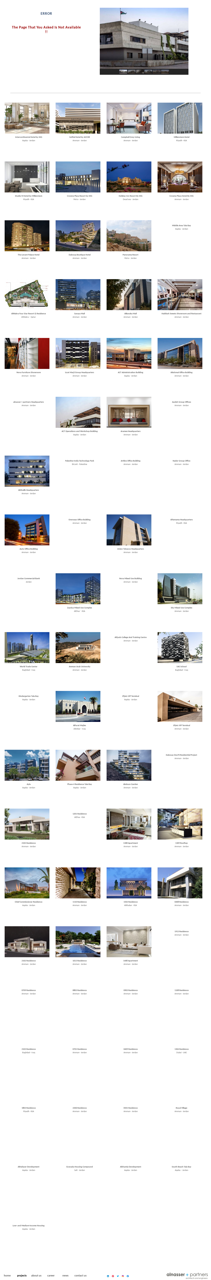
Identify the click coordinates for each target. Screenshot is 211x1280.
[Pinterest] (113, 1276)
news (65, 1275)
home (7, 1275)
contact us (80, 1275)
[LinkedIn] (108, 1276)
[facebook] (128, 1276)
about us (36, 1275)
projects (22, 1275)
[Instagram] (123, 1276)
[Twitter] (118, 1276)
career (51, 1275)
